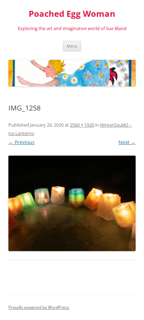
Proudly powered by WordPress (38, 307)
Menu (72, 46)
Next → (127, 142)
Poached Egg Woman (72, 13)
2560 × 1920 (82, 125)
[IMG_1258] (72, 203)
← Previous (21, 142)
